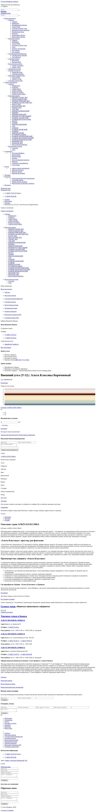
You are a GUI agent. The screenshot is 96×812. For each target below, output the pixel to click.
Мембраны (15, 23)
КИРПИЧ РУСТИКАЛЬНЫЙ (21, 116)
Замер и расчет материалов (20, 168)
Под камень (16, 50)
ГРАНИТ (15, 123)
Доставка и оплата (10, 723)
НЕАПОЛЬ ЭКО (17, 143)
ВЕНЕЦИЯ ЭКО (17, 141)
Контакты (7, 185)
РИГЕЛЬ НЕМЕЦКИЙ (19, 124)
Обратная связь (5, 767)
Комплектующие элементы (20, 30)
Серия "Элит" (16, 67)
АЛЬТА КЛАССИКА (19, 94)
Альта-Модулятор (17, 180)
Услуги (6, 166)
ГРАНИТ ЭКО (16, 107)
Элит (13, 150)
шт (19, 422)
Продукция (8, 201)
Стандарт (15, 148)
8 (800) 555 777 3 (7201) (21, 360)
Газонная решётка (17, 74)
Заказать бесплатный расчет (10, 435)
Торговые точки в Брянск (14, 616)
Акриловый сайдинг (18, 35)
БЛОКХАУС (16, 86)
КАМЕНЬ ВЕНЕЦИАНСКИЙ (22, 139)
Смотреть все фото (7, 612)
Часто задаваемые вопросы (20, 160)
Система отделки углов (19, 28)
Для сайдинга (16, 57)
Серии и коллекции (10, 82)
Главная (7, 199)
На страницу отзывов (8, 599)
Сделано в (7, 810)
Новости (15, 161)
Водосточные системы (8, 684)
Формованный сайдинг (19, 25)
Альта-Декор (16, 27)
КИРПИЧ (15, 113)
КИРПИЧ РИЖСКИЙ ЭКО (21, 101)
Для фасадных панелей (19, 55)
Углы (13, 47)
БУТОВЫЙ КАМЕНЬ (19, 134)
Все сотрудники (6, 347)
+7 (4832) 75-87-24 (10, 338)
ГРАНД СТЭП (16, 79)
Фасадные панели (14, 38)
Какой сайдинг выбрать (19, 182)
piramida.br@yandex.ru (11, 344)
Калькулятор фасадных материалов (23, 178)
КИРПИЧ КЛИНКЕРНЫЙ (20, 111)
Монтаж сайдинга (18, 170)
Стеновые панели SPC (15, 80)
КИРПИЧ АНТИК (18, 133)
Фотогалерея (16, 155)
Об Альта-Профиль (18, 153)
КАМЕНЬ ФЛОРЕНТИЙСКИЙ (22, 136)
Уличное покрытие (14, 70)
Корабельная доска (18, 32)
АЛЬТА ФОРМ (17, 91)
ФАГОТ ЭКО (16, 104)
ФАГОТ (14, 121)
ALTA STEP (16, 77)
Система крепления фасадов (17, 54)
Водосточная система (15, 64)
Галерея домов (8, 606)
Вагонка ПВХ (16, 62)
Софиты (14, 22)
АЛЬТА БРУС (16, 89)
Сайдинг (11, 20)
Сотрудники (16, 165)
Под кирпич (16, 52)
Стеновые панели (14, 59)
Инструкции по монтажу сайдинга (23, 183)
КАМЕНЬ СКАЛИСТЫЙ (20, 118)
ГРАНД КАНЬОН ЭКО (19, 99)
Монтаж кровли (17, 171)
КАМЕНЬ (15, 131)
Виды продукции (10, 18)
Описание (7, 517)
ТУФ (13, 126)
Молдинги (15, 60)
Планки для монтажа (18, 48)
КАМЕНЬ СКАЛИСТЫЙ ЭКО (22, 102)
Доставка (7, 175)
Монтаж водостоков (18, 173)
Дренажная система (14, 69)
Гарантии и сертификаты (20, 163)
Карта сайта (8, 728)
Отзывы (14, 158)
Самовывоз (4, 507)
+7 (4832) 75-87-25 (10, 193)
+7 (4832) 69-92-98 (10, 196)
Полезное (7, 177)
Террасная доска (17, 72)
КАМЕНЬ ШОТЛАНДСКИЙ (21, 119)
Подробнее (4, 593)
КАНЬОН (15, 128)
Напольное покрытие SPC (16, 75)
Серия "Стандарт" (18, 65)
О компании (8, 151)
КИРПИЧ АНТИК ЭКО (19, 97)
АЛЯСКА (15, 87)
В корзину (4, 428)
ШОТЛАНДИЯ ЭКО (19, 106)
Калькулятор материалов (27, 435)
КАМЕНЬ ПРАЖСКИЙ (19, 129)
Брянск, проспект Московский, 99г (16, 760)
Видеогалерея (16, 156)
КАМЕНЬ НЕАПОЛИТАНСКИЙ (23, 138)
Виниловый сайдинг (18, 37)
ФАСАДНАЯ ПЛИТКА (19, 145)
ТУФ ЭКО (15, 109)
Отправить (5, 700)
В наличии (4, 383)
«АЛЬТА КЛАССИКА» (8, 456)
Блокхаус (15, 33)
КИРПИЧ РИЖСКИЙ (19, 114)
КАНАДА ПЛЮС (18, 92)
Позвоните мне (5, 13)
